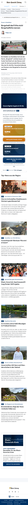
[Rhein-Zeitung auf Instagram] (15, 492)
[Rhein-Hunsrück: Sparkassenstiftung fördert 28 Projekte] (14, 270)
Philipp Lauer (9, 32)
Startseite (3, 9)
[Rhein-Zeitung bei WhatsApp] (9, 492)
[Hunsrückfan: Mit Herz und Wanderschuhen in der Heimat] (14, 353)
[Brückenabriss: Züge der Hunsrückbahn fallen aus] (14, 394)
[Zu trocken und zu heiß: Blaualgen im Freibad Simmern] (14, 311)
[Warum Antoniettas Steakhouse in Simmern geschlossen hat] (14, 186)
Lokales (9, 9)
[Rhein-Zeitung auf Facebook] (12, 492)
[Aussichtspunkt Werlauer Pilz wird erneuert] (14, 228)
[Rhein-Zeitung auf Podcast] (18, 492)
